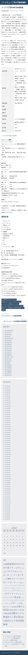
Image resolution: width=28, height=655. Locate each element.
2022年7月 (7, 484)
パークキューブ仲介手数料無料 (13, 2)
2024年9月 (7, 432)
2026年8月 (7, 386)
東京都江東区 (5, 10)
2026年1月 (7, 400)
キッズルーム (14, 585)
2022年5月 (7, 488)
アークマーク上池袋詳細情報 (12, 638)
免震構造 (14, 606)
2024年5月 (7, 440)
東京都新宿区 (8, 351)
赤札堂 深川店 (5, 291)
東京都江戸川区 (9, 357)
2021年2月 (7, 519)
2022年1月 (7, 497)
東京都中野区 (8, 334)
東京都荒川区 (8, 369)
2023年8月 (7, 458)
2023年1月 (7, 472)
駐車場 (19, 620)
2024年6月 (7, 438)
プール (4, 603)
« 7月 (4, 553)
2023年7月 (7, 460)
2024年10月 (8, 430)
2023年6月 (7, 462)
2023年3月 (7, 468)
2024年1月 (7, 448)
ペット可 (10, 603)
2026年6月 (7, 390)
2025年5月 (7, 416)
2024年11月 (8, 428)
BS (9, 299)
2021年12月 (8, 499)
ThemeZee (17, 652)
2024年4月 (7, 442)
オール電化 (19, 582)
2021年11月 (7, 501)
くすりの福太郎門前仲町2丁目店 (10, 295)
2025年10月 (8, 406)
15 (19, 539)
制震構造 (11, 610)
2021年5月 (7, 513)
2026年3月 (7, 396)
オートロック (5, 305)
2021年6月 (7, 511)
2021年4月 (7, 515)
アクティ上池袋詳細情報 (11, 640)
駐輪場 (3, 310)
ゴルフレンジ (20, 588)
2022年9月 (7, 480)
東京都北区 (8, 336)
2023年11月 (8, 452)
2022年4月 (7, 490)
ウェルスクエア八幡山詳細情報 (13, 636)
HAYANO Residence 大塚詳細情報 (13, 642)
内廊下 (20, 606)
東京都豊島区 (8, 373)
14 (16, 539)
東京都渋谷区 (8, 361)
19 (10, 542)
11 (7, 539)
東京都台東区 (8, 340)
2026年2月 (7, 398)
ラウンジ (8, 607)
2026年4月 (7, 394)
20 (14, 542)
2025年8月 (7, 410)
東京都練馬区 (8, 367)
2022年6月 (7, 486)
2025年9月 (7, 408)
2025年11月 (8, 404)
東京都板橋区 (8, 355)
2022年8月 (7, 482)
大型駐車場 (7, 613)
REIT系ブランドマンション (8, 301)
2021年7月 (7, 509)
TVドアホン (18, 301)
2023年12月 (8, 450)
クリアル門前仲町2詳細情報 (9, 135)
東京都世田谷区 (9, 330)
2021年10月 (8, 503)
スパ (11, 590)
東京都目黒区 (8, 365)
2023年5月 (7, 464)
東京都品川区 (8, 342)
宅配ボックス (5, 308)
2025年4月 (7, 418)
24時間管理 (4, 299)
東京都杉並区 (8, 353)
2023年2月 (7, 470)
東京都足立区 (8, 375)
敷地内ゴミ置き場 (13, 308)
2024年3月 (7, 444)
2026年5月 (7, 392)
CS (15, 299)
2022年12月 (8, 474)
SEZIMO (21, 10)
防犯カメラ (21, 308)
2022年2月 (7, 495)
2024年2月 (7, 446)
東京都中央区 (8, 332)
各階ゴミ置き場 (19, 610)
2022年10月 (8, 478)
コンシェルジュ (11, 588)
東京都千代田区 (9, 338)
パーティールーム (10, 600)
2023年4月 (7, 466)
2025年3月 (7, 420)
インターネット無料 (6, 303)
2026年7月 (7, 388)
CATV (12, 299)
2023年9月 (7, 456)
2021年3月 (7, 517)
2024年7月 (7, 436)
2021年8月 (7, 507)
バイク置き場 (20, 305)
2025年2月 (7, 422)
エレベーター (15, 303)
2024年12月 (8, 426)
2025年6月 (7, 414)
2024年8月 (7, 434)
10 (4, 539)
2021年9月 (7, 505)
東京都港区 (8, 363)
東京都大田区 (8, 346)
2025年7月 (7, 412)
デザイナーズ (12, 305)
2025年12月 (8, 402)
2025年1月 (7, 424)
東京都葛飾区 (8, 371)
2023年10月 (8, 454)
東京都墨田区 (8, 344)
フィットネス (20, 600)
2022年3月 (7, 493)
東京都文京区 (8, 348)
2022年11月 (8, 476)
